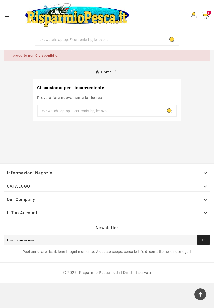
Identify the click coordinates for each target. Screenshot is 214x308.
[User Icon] (194, 15)
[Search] (172, 40)
